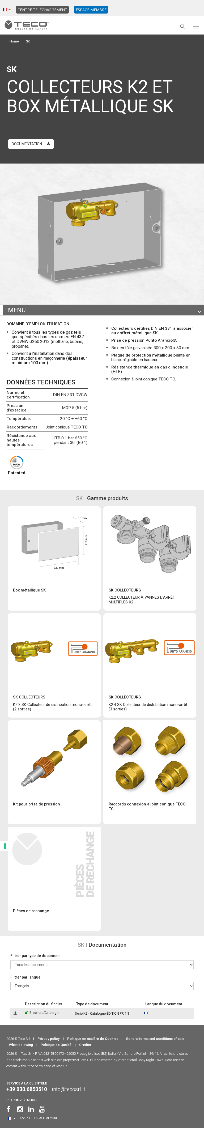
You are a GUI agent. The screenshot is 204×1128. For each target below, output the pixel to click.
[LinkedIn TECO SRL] (31, 1109)
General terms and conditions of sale (155, 1039)
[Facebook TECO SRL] (8, 1109)
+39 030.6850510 (26, 1089)
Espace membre (91, 9)
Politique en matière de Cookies (92, 1039)
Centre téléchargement (42, 9)
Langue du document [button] (163, 1004)
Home (14, 41)
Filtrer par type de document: (35, 956)
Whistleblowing (21, 1045)
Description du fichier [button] (43, 1004)
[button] (12, 1004)
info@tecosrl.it (68, 1089)
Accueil (25, 1118)
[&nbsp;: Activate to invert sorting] (16, 1004)
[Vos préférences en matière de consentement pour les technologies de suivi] (5, 846)
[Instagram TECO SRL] (20, 1109)
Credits (85, 1045)
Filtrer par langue (25, 977)
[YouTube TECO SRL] (42, 1109)
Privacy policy (48, 1039)
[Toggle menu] (196, 26)
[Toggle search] (182, 26)
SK (28, 41)
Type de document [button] (92, 1004)
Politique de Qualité (56, 1045)
